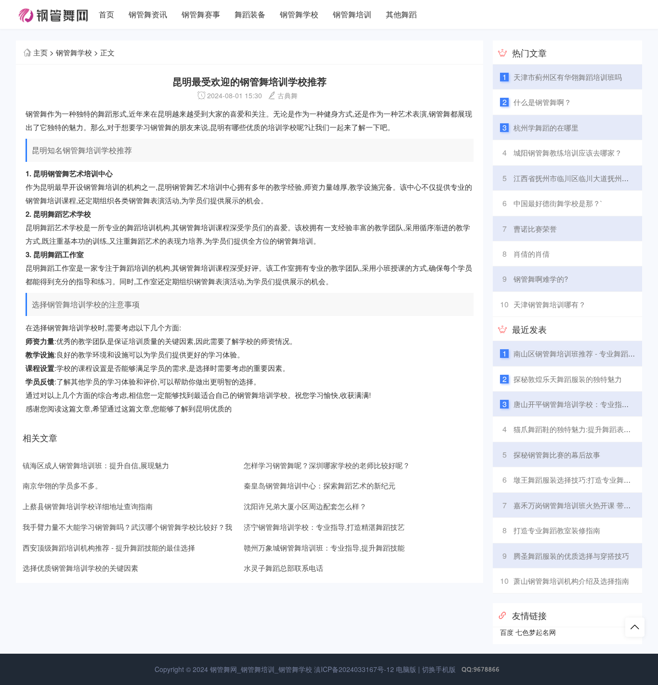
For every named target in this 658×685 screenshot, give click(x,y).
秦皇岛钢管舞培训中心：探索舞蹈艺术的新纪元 (319, 485)
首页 (106, 14)
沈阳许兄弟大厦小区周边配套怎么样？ (305, 506)
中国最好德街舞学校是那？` (558, 203)
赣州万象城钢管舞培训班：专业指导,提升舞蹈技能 (324, 547)
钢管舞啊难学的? (540, 279)
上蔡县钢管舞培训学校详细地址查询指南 (88, 506)
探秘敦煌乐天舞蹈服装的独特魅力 (567, 379)
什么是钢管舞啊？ (542, 102)
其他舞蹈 (401, 14)
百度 (506, 632)
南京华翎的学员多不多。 (62, 485)
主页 (40, 52)
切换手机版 (439, 669)
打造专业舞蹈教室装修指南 (556, 530)
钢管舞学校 (299, 14)
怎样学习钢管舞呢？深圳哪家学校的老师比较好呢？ (327, 465)
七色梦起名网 (535, 632)
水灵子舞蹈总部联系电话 (283, 568)
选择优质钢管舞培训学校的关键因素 (80, 568)
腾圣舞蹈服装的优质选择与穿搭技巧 (571, 556)
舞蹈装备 (250, 14)
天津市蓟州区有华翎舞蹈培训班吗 (567, 77)
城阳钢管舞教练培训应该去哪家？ (567, 152)
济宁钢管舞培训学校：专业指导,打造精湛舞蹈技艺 (324, 527)
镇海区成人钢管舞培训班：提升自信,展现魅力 (96, 465)
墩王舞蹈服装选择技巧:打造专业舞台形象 (579, 479)
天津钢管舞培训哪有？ (549, 304)
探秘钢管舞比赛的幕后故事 (556, 454)
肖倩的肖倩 (531, 254)
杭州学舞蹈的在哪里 (546, 127)
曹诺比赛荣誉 (535, 229)
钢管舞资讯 (148, 14)
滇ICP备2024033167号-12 (354, 669)
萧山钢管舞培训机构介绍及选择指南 (571, 581)
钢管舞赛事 (201, 14)
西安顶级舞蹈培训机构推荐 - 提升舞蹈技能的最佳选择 (109, 547)
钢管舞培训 (352, 14)
